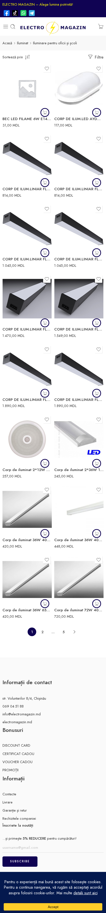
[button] (96, 112)
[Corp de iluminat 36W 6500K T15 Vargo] (27, 579)
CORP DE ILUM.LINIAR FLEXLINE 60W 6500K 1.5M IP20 (79, 329)
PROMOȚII (10, 769)
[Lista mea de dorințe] (47, 68)
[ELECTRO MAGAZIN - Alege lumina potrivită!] (53, 26)
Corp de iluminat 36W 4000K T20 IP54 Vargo (79, 540)
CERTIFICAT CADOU (18, 753)
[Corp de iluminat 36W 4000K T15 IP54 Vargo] (27, 509)
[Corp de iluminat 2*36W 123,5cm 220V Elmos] (79, 439)
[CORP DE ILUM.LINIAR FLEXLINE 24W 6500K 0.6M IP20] (79, 158)
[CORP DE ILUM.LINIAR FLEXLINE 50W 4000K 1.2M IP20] (27, 228)
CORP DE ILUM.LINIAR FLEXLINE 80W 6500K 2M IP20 (79, 399)
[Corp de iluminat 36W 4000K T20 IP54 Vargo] (79, 509)
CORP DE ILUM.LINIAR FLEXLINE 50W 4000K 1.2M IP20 (27, 259)
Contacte (9, 794)
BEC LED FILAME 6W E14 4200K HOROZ (27, 119)
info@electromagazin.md (21, 714)
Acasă (7, 43)
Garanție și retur (14, 810)
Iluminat (22, 43)
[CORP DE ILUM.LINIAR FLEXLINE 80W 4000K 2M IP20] (27, 369)
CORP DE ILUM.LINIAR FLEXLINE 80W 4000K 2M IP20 (27, 399)
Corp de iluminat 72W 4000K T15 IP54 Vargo (79, 610)
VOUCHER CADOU (17, 761)
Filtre (98, 57)
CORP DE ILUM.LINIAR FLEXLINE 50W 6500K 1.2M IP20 (79, 259)
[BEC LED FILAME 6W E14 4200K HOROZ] (27, 88)
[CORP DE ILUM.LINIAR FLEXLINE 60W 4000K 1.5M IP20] (27, 298)
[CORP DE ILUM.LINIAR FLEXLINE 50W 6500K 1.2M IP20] (79, 228)
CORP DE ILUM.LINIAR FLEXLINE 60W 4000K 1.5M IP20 (27, 329)
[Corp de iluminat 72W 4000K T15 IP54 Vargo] (79, 579)
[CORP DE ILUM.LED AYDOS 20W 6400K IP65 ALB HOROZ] (79, 88)
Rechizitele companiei (19, 818)
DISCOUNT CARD (16, 745)
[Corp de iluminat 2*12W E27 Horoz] (27, 439)
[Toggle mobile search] (13, 26)
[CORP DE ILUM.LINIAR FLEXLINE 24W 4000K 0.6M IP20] (27, 158)
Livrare (7, 802)
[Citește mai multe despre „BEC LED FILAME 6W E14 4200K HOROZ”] (44, 112)
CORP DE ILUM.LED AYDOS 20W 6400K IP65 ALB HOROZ (79, 119)
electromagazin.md (17, 721)
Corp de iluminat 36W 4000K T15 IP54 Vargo (27, 540)
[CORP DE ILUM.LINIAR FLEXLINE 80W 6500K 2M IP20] (79, 369)
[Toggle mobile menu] (5, 27)
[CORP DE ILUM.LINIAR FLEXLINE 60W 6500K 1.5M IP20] (79, 298)
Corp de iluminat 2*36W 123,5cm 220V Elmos (79, 469)
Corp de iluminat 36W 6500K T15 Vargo (27, 610)
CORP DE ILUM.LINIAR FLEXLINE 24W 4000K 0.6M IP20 (27, 189)
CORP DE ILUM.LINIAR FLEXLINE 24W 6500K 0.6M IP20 (79, 189)
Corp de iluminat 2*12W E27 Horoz (27, 469)
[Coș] (101, 27)
